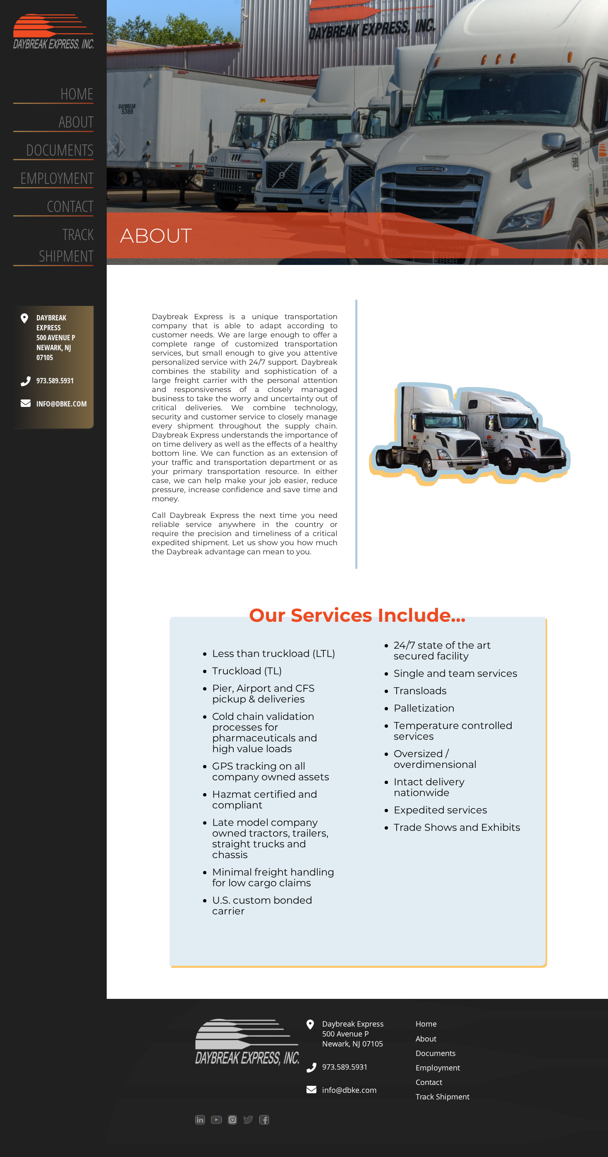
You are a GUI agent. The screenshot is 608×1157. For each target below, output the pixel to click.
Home (76, 93)
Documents (59, 149)
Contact (70, 205)
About (76, 121)
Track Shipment (66, 244)
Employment (56, 177)
